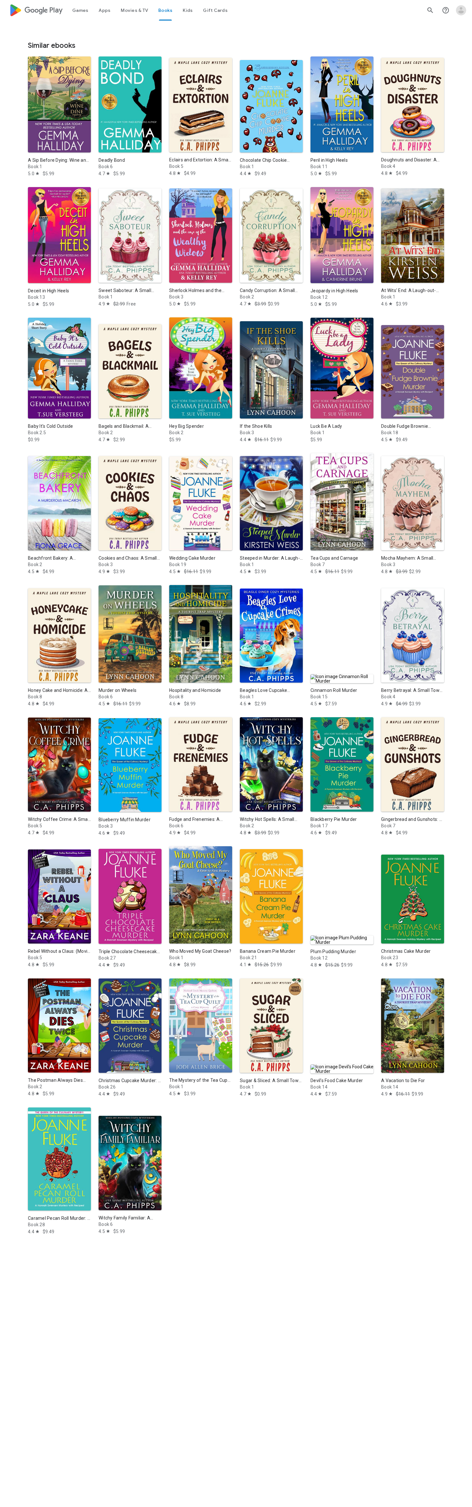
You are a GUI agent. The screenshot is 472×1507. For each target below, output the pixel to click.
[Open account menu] (461, 10)
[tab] (80, 10)
